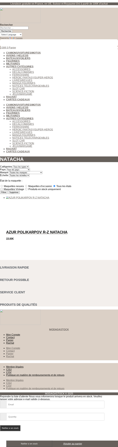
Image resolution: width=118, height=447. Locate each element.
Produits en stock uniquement (44, 189)
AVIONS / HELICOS (17, 55)
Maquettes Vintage (14, 189)
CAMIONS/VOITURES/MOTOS (23, 53)
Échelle (4, 175)
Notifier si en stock (29, 444)
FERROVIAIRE (20, 75)
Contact (10, 337)
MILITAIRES (13, 64)
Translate (19, 38)
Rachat (11, 97)
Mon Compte (13, 334)
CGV (9, 372)
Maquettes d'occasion (40, 186)
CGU (9, 369)
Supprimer (13, 192)
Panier (9, 340)
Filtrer (3, 192)
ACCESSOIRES (21, 69)
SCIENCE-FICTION (23, 91)
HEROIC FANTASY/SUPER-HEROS (32, 77)
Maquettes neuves (13, 186)
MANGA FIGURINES (23, 83)
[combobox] (14, 28)
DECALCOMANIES (23, 72)
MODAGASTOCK (59, 329)
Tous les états (63, 186)
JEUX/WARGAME (22, 94)
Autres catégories (19, 66)
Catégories (6, 166)
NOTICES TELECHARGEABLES (30, 86)
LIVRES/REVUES (22, 80)
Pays (3, 169)
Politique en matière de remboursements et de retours (35, 375)
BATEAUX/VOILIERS (18, 58)
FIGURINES (13, 61)
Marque (4, 172)
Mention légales (15, 366)
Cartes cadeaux (18, 99)
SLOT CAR (18, 88)
